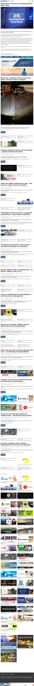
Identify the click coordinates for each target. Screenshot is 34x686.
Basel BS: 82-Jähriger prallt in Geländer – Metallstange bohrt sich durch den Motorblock (16, 444)
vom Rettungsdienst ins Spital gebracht (19, 333)
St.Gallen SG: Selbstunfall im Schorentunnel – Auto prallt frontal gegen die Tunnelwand (16, 245)
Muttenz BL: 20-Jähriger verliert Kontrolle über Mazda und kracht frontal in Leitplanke (16, 78)
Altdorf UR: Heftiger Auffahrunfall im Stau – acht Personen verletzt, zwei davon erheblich (16, 184)
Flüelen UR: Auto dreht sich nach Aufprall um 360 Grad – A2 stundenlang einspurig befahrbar (17, 350)
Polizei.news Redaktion (8, 29)
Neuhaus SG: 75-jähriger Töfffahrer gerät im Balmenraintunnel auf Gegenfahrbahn (15, 325)
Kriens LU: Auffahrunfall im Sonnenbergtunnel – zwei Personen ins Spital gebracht (16, 295)
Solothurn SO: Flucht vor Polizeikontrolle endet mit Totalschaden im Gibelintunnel (16, 380)
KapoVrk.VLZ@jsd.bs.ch (22, 50)
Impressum (3, 674)
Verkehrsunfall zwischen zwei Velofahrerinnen (21, 157)
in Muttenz (21, 128)
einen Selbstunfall (26, 128)
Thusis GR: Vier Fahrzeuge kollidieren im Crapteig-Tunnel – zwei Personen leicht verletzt (16, 414)
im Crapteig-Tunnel (22, 420)
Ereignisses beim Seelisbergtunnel (10, 192)
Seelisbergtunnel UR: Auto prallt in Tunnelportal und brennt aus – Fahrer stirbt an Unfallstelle (16, 213)
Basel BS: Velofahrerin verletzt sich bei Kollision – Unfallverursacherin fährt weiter (16, 151)
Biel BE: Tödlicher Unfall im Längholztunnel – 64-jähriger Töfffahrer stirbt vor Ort (17, 270)
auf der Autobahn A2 (9, 220)
